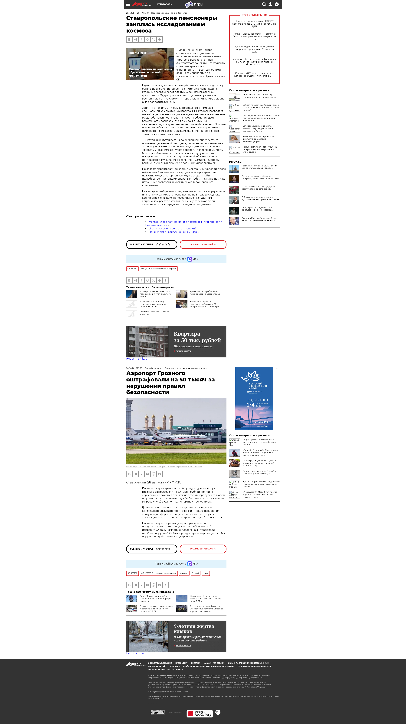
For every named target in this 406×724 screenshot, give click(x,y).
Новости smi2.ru (136, 358)
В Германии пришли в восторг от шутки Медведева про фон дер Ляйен (260, 198)
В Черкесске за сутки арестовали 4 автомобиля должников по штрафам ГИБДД (156, 608)
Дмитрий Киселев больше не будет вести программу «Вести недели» (259, 219)
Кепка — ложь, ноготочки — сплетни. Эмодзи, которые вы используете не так (254, 37)
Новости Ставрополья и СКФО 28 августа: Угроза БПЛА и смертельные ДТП (254, 24)
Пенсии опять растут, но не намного (173, 231)
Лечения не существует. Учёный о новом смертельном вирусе (259, 472)
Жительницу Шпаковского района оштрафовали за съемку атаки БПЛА (206, 598)
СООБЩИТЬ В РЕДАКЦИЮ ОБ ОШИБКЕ (165, 669)
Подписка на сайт (157, 666)
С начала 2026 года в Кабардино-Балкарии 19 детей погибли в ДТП (254, 74)
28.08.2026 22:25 (134, 368)
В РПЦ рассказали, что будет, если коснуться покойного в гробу (259, 188)
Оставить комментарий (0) (203, 244)
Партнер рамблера (175, 712)
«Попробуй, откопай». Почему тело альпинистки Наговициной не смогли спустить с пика (260, 452)
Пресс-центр (181, 663)
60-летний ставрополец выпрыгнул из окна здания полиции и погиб (153, 304)
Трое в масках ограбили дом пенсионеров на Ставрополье (205, 292)
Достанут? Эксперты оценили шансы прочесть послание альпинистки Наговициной (261, 118)
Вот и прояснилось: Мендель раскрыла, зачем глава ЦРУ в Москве (260, 177)
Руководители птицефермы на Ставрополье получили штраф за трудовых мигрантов (206, 608)
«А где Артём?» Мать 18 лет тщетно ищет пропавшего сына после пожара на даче (260, 494)
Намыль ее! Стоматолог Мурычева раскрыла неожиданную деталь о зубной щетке (260, 149)
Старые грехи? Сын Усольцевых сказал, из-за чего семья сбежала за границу (260, 442)
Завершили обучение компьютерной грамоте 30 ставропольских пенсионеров (205, 304)
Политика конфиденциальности (254, 666)
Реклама (195, 663)
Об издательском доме (160, 663)
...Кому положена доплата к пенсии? (172, 228)
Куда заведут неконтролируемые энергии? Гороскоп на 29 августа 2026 (254, 49)
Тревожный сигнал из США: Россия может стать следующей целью (259, 167)
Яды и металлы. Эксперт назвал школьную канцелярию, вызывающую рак (258, 139)
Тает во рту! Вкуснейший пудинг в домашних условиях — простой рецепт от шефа (259, 463)
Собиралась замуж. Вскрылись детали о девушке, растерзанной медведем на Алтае (259, 128)
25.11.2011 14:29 (132, 13)
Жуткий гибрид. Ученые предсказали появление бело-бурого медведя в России (261, 484)
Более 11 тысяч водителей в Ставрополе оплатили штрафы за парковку (156, 598)
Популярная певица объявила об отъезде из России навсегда (257, 209)
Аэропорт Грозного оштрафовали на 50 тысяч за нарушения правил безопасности (254, 62)
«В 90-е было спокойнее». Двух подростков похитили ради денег (259, 95)
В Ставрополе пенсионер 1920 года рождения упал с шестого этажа (155, 294)
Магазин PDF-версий (214, 663)
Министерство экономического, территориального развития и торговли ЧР (164, 466)
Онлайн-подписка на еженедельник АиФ (248, 663)
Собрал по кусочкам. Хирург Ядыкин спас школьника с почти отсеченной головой (261, 107)
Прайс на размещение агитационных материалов (208, 666)
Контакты (175, 666)
